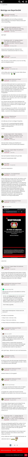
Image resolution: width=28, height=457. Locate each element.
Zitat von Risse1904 (8, 289)
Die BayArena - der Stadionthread (12, 173)
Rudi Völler (6, 163)
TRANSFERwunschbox (9, 355)
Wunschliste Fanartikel (9, 14)
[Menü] (26, 1)
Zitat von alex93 (8, 333)
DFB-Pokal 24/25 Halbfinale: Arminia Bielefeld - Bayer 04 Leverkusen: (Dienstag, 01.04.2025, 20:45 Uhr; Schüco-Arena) (14, 29)
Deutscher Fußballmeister (10, 116)
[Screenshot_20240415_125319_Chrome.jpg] (14, 233)
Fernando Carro (7, 67)
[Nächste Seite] (17, 445)
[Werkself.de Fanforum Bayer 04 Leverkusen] (2, 1)
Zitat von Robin (7, 206)
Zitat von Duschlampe (9, 384)
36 (14, 445)
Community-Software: (14, 455)
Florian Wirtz (7, 56)
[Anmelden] (22, 1)
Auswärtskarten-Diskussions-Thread (12, 79)
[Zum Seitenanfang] (25, 455)
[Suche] (19, 1)
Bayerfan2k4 (6, 15)
